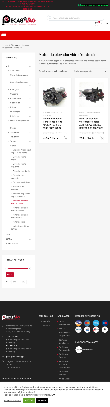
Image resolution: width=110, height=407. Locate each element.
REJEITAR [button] (42, 400)
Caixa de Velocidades (19, 82)
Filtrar (9, 274)
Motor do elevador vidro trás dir (19, 216)
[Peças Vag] (20, 24)
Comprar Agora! (65, 138)
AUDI (11, 45)
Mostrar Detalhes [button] (12, 400)
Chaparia (14, 94)
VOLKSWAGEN (12, 243)
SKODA (9, 239)
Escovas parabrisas (21, 182)
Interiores (14, 116)
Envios (62, 328)
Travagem (14, 137)
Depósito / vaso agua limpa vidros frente (21, 151)
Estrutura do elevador (17, 188)
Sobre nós (45, 321)
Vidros (17, 45)
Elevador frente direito (18, 158)
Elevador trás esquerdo (17, 176)
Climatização (15, 98)
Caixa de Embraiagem (19, 75)
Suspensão (15, 132)
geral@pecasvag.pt (15, 356)
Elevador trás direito (21, 171)
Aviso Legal (64, 379)
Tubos (13, 141)
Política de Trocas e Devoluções (64, 364)
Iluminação (15, 112)
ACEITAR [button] (29, 400)
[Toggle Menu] (3, 35)
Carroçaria (14, 89)
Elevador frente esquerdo (18, 165)
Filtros (13, 107)
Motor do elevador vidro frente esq (19, 209)
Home (4, 45)
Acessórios (15, 70)
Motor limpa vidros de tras (20, 227)
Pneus (13, 128)
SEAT (8, 235)
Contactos (45, 325)
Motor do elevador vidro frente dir (19, 202)
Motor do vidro (19, 222)
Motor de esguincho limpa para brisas (20, 195)
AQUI (52, 395)
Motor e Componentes (19, 121)
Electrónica (15, 103)
